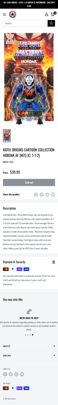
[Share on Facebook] (36, 194)
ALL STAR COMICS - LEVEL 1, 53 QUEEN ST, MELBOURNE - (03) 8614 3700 (29, 4)
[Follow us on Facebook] (5, 374)
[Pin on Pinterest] (42, 194)
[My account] (46, 14)
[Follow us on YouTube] (22, 374)
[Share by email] (53, 194)
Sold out (29, 182)
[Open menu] (4, 14)
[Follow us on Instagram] (16, 374)
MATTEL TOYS (8, 161)
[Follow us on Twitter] (11, 374)
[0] (52, 14)
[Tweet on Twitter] (47, 194)
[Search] (51, 23)
